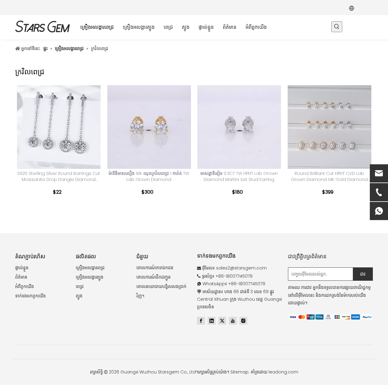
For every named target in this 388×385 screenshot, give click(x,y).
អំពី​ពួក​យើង (24, 286)
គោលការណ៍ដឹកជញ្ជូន (153, 277)
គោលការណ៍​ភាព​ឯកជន (154, 268)
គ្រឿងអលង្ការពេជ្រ (90, 268)
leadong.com (283, 372)
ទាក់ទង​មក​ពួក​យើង (30, 296)
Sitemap (239, 372)
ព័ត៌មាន (21, 277)
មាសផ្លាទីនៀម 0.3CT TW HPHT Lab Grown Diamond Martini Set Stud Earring (239, 176)
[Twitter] (222, 321)
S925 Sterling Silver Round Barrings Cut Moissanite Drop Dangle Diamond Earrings (58, 176)
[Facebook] (201, 321)
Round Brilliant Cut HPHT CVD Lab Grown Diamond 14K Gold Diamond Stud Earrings (329, 176)
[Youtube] (233, 321)
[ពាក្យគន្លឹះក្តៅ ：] (336, 26)
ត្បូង (79, 296)
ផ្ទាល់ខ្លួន (21, 268)
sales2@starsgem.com (241, 268)
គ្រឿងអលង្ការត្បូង (89, 277)
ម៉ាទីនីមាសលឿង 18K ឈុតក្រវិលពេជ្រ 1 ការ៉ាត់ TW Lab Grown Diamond (149, 176)
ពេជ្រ (80, 286)
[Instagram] (243, 321)
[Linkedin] (212, 321)
